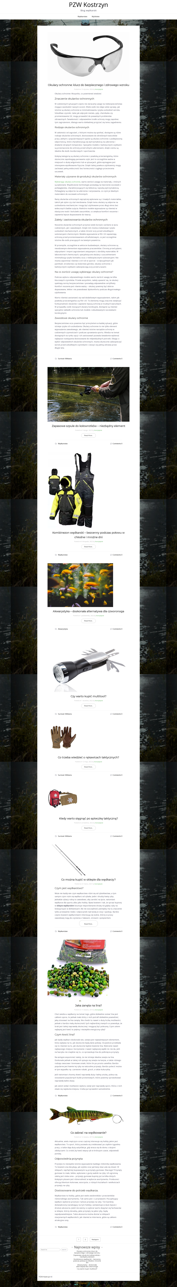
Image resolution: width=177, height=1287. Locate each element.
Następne (95, 1239)
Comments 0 (117, 358)
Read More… (88, 435)
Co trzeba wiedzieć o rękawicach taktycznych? (88, 757)
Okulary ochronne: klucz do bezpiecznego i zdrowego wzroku (88, 85)
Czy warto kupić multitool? (88, 696)
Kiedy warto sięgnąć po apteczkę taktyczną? (88, 818)
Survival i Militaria (65, 358)
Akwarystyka (63, 629)
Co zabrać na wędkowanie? (89, 1132)
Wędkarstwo (82, 16)
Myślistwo (95, 16)
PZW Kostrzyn (45, 1277)
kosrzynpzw (99, 89)
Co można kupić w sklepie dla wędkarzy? (88, 879)
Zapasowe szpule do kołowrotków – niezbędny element (88, 426)
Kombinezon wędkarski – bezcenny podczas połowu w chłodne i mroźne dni (87, 1261)
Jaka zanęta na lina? (88, 1005)
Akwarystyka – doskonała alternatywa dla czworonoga (88, 611)
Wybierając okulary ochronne (67, 182)
